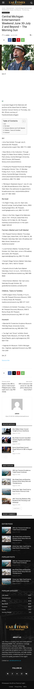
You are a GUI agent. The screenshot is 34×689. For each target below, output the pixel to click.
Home (3, 8)
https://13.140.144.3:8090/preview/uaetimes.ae (17, 416)
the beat (6, 126)
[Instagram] (22, 674)
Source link (5, 360)
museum (7, 132)
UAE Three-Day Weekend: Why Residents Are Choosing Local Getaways (21, 500)
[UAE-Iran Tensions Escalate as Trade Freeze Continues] (6, 473)
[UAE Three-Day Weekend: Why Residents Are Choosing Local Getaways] (6, 501)
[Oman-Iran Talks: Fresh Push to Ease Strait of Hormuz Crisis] (6, 492)
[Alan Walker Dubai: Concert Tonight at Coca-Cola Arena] (6, 431)
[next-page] (6, 457)
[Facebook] (10, 40)
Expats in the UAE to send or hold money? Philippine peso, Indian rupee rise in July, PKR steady (8, 388)
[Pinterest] (18, 40)
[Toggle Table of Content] (23, 121)
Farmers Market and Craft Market (14, 128)
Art (5, 124)
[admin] (3, 35)
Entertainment (10, 8)
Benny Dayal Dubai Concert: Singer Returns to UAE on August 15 (22, 449)
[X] (14, 40)
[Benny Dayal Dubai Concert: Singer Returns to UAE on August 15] (6, 450)
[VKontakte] (26, 674)
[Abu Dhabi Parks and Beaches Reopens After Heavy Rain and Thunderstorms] (6, 482)
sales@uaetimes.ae (15, 660)
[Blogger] (8, 674)
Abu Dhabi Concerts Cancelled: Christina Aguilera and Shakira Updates (21, 439)
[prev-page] (3, 457)
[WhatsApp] (23, 40)
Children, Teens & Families (12, 130)
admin (8, 35)
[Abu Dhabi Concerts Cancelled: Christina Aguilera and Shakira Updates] (6, 440)
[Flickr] (17, 674)
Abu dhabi (5, 442)
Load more (16, 508)
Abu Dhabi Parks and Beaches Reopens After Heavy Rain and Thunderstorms (21, 481)
